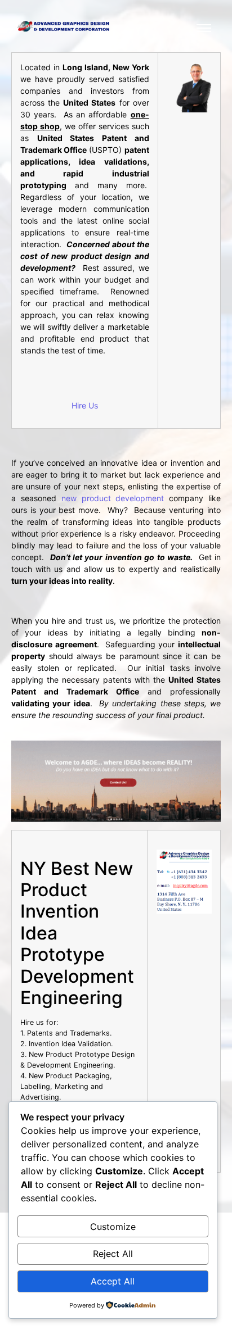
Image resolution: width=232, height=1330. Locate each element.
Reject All (113, 1253)
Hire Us (85, 405)
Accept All (113, 1281)
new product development (112, 498)
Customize (113, 1226)
